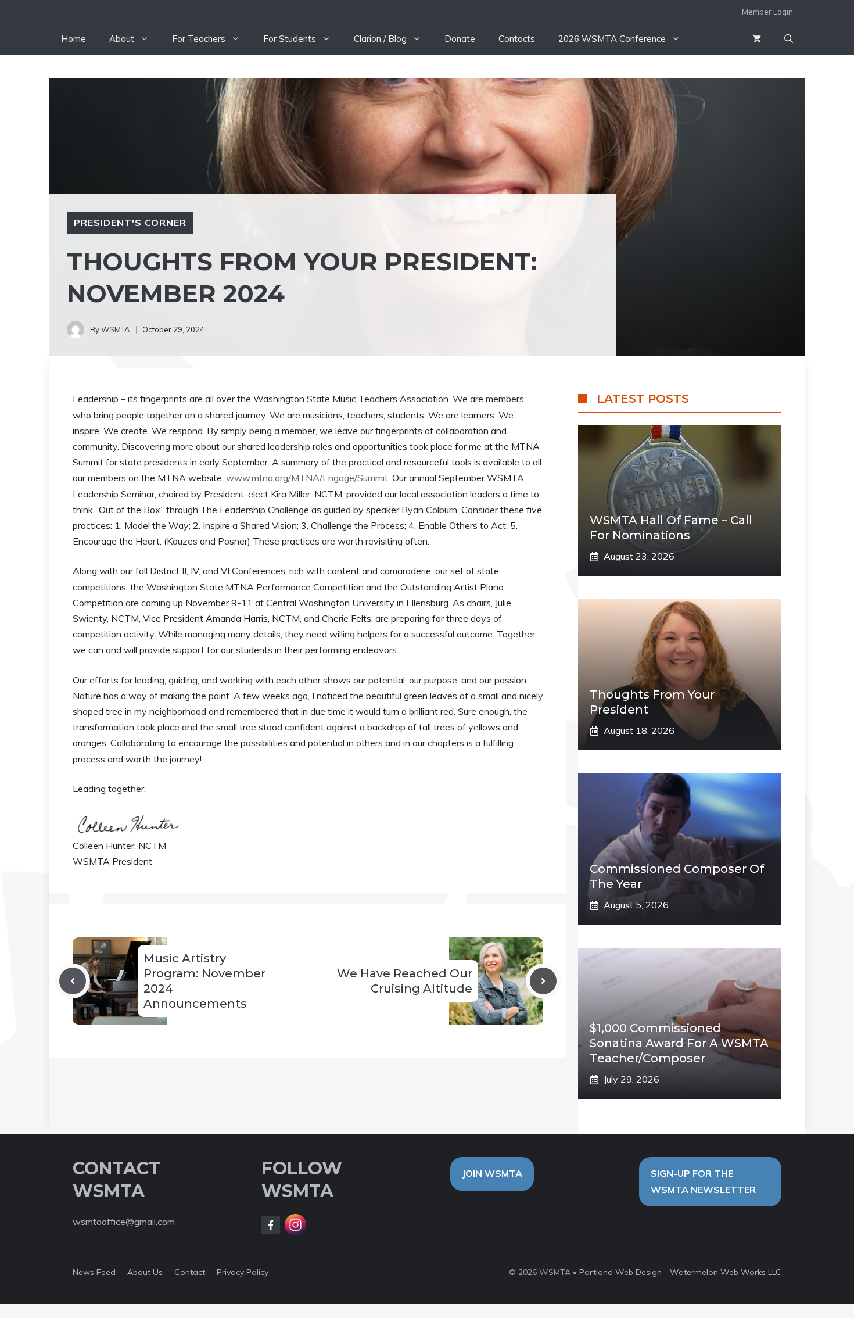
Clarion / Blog (380, 38)
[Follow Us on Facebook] (270, 1225)
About (121, 38)
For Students (289, 38)
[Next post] (543, 981)
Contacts (516, 38)
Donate (459, 38)
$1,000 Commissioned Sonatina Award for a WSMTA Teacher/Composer (679, 1043)
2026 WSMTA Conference (612, 38)
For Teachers (198, 38)
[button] (789, 39)
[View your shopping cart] (757, 39)
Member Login (767, 11)
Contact (189, 1272)
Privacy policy (242, 1272)
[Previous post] (72, 981)
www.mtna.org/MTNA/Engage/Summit (307, 477)
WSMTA (115, 329)
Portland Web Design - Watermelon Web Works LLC (680, 1272)
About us (145, 1272)
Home (73, 38)
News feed (94, 1272)
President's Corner (130, 222)
